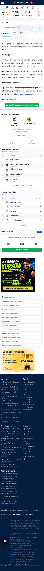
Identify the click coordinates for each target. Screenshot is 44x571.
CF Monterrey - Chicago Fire (10, 429)
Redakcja (12, 510)
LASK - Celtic (5, 436)
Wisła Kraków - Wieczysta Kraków (9, 418)
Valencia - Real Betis (7, 434)
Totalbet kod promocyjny (9, 491)
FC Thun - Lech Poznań (8, 384)
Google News (28, 514)
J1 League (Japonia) (29, 404)
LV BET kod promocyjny (8, 489)
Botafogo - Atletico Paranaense (7, 455)
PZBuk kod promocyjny (8, 494)
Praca (3, 514)
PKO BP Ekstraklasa (29, 382)
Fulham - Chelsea (6, 462)
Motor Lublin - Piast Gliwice (10, 415)
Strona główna (2, 22)
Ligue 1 (25, 395)
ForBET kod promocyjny (8, 481)
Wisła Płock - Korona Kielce (10, 389)
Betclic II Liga (27, 402)
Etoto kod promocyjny (8, 499)
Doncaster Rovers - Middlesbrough (7, 444)
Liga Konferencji (28, 431)
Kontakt (4, 510)
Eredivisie (26, 454)
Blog (9, 514)
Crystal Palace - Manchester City (10, 406)
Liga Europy (26, 434)
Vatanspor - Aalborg (7, 450)
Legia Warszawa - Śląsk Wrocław (8, 393)
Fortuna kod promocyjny (9, 476)
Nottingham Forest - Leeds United (10, 439)
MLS (24, 461)
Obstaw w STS (22, 250)
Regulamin (33, 510)
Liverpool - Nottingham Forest (11, 412)
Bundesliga (26, 389)
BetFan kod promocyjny (9, 486)
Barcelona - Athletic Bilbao (10, 387)
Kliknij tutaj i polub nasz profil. (22, 94)
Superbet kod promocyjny (9, 474)
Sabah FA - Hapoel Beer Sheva (11, 447)
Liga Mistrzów (27, 397)
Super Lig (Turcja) (28, 456)
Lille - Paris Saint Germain (9, 403)
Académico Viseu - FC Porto (10, 422)
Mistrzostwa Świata (29, 410)
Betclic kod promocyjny (8, 484)
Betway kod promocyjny (9, 501)
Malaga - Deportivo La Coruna (11, 459)
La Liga (25, 387)
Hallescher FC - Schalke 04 (9, 467)
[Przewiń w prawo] (41, 14)
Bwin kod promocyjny (8, 504)
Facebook (17, 514)
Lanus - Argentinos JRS (8, 452)
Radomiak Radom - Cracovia (10, 410)
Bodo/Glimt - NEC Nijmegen (10, 431)
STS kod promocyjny (7, 479)
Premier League (28, 384)
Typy (6, 22)
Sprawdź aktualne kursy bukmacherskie (22, 105)
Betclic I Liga (27, 399)
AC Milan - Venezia (7, 401)
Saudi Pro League (28, 407)
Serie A (25, 392)
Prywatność (22, 510)
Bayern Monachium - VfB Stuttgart (9, 397)
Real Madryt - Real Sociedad (10, 382)
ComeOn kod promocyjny (9, 496)
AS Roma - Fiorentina (8, 464)
